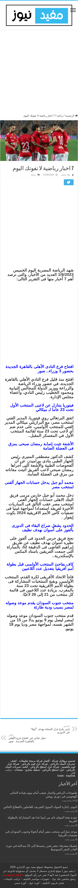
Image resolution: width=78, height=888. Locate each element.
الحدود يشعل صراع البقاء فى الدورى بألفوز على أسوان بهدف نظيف (43, 527)
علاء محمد (65, 174)
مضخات (18, 769)
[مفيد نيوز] (39, 14)
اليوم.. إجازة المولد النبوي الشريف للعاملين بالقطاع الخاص (40, 807)
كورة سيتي (20, 882)
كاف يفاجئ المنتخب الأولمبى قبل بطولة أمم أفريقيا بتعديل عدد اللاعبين (40, 566)
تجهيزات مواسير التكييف (36, 878)
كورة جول (33, 882)
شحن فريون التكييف (53, 882)
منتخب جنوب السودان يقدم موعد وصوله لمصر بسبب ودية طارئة (40, 605)
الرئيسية (70, 115)
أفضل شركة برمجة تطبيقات (34, 760)
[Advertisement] (39, 74)
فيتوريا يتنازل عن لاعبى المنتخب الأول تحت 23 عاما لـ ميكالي (42, 407)
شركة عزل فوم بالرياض (35, 763)
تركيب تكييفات (12, 878)
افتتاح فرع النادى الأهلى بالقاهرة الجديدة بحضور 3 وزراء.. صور (40, 368)
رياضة (60, 115)
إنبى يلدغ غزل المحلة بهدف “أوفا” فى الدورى (50, 729)
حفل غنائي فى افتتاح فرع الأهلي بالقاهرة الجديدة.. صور (27, 738)
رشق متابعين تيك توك (64, 878)
